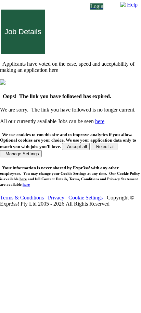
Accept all (76, 146)
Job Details (22, 31)
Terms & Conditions (22, 197)
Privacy (57, 197)
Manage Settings (21, 153)
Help (132, 5)
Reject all (104, 146)
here (23, 179)
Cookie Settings (86, 197)
